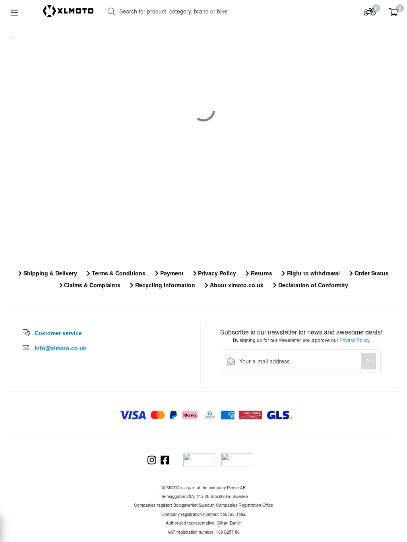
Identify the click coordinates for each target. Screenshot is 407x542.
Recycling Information (164, 285)
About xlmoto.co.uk (236, 285)
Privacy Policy (216, 273)
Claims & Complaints (91, 285)
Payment (171, 273)
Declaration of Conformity (312, 285)
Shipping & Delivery (49, 273)
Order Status (371, 273)
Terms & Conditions (117, 273)
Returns (260, 273)
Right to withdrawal (312, 273)
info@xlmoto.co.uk (60, 348)
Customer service (58, 333)
